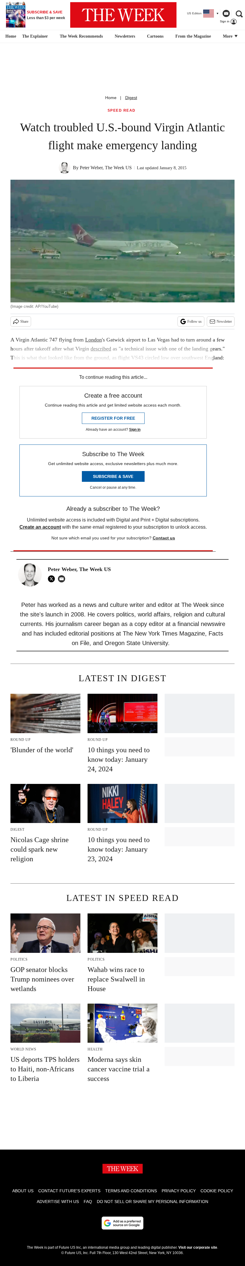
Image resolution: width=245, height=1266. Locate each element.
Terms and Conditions (131, 1190)
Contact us (164, 538)
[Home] (10, 36)
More (228, 36)
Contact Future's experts (69, 1190)
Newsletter (224, 321)
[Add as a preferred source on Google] (122, 1223)
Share (24, 321)
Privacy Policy (179, 1190)
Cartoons (155, 36)
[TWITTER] (53, 579)
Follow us (194, 321)
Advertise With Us (58, 1201)
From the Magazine (193, 36)
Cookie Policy (216, 1190)
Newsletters (125, 36)
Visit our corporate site (197, 1247)
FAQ (88, 1201)
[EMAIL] (63, 579)
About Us (22, 1190)
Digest (131, 97)
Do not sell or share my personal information (152, 1201)
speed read (122, 111)
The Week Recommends (81, 36)
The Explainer (35, 36)
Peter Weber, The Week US (106, 167)
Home (111, 97)
